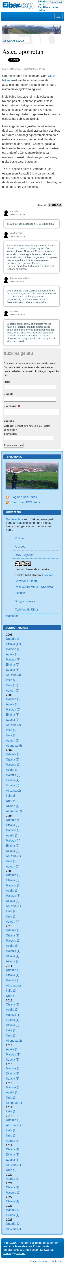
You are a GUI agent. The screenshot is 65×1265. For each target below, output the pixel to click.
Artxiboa (20, 546)
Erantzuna (10, 405)
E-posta (8, 393)
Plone (7, 1253)
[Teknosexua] (32, 475)
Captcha (9, 420)
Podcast (20, 538)
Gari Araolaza (14, 519)
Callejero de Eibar (26, 609)
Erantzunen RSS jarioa (25, 502)
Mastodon (12, 615)
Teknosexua (13, 40)
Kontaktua (56, 1261)
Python (20, 1253)
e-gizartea (55, 205)
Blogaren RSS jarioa (23, 497)
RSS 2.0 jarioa (24, 554)
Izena (7, 381)
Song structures (25, 601)
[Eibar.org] (19, 5)
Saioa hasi (56, 2)
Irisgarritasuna (38, 1261)
